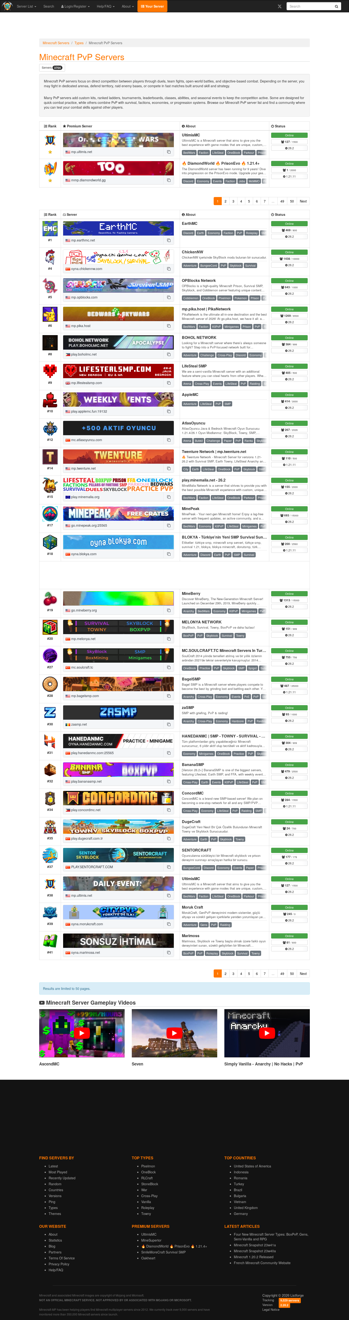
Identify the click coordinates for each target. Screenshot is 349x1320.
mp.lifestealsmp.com (86, 382)
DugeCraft (191, 821)
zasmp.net (78, 724)
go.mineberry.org (83, 610)
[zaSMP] (118, 712)
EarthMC (190, 223)
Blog (52, 1246)
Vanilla (146, 1201)
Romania (240, 1177)
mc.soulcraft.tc (81, 667)
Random (55, 1183)
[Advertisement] (174, 27)
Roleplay (147, 1207)
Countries (56, 1189)
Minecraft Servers (56, 42)
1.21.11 (290, 176)
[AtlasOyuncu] (118, 428)
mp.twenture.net (83, 468)
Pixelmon (148, 1166)
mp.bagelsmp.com (84, 695)
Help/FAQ (104, 6)
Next (303, 201)
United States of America (252, 1166)
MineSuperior (151, 1240)
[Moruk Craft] (118, 912)
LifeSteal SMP (194, 366)
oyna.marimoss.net (85, 952)
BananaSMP (193, 764)
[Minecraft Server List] (6, 6)
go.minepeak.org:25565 (88, 525)
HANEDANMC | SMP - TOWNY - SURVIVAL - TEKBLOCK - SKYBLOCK (245, 736)
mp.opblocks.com (84, 297)
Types (79, 42)
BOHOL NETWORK (199, 337)
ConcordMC (193, 793)
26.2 (291, 148)
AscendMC (49, 1064)
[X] (279, 6)
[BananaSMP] (118, 769)
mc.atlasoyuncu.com (86, 439)
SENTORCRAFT (196, 850)
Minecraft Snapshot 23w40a (255, 1250)
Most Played (58, 1172)
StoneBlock (149, 1183)
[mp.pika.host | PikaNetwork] (118, 314)
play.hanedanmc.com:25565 (92, 752)
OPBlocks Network (199, 280)
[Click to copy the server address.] (168, 151)
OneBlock (148, 1172)
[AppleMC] (118, 399)
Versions (55, 1195)
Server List (25, 6)
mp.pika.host (80, 325)
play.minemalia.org (84, 496)
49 (282, 201)
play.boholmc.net (83, 354)
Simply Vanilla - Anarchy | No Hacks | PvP (263, 1064)
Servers (51, 67)
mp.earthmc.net (82, 240)
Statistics (55, 1240)
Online (289, 135)
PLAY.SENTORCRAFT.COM (91, 866)
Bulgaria (240, 1195)
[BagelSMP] (118, 684)
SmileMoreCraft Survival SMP (163, 1252)
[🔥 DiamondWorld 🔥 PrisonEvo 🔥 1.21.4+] (118, 168)
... (273, 201)
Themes (55, 1213)
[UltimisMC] (118, 140)
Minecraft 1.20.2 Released (254, 1256)
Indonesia (241, 1172)
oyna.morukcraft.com (86, 923)
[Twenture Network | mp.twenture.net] (118, 456)
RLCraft (147, 1177)
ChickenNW (192, 252)
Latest (53, 1166)
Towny (146, 1213)
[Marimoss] (118, 941)
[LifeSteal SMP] (118, 371)
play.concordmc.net (85, 809)
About (127, 6)
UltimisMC (191, 135)
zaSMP (188, 707)
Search (48, 6)
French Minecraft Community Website (262, 1262)
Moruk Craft (192, 907)
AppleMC (190, 394)
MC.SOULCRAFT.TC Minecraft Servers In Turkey (225, 650)
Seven (137, 1064)
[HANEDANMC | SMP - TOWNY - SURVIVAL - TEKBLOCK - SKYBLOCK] (118, 741)
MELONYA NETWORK (202, 622)
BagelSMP (191, 679)
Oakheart (148, 1258)
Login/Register (75, 6)
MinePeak (190, 508)
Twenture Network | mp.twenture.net (214, 451)
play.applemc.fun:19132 (88, 411)
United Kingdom (246, 1207)
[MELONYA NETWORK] (118, 627)
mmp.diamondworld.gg (88, 180)
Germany (241, 1213)
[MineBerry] (118, 598)
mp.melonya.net (82, 638)
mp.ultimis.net (81, 151)
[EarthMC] (118, 228)
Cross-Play (149, 1195)
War (144, 1189)
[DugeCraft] (118, 826)
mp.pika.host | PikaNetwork (206, 309)
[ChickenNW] (118, 257)
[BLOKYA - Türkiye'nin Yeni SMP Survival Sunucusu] (118, 542)
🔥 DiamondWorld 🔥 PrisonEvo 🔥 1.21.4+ (220, 163)
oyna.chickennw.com (86, 268)
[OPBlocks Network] (118, 285)
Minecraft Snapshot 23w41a (255, 1245)
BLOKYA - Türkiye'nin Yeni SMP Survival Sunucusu (228, 537)
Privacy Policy (59, 1264)
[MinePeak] (118, 513)
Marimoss (190, 935)
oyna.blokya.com (83, 553)
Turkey (239, 1183)
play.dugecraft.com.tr (86, 838)
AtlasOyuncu (193, 423)
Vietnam (240, 1201)
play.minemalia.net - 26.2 (204, 480)
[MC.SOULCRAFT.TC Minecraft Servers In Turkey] (118, 655)
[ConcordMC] (118, 798)
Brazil (238, 1189)
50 (292, 201)
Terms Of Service (62, 1258)
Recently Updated (62, 1177)
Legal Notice (270, 1309)
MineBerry (191, 593)
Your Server (154, 6)
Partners (55, 1252)
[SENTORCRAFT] (118, 855)
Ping (52, 1201)
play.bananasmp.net (86, 781)
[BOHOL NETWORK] (118, 342)
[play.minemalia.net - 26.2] (118, 485)
